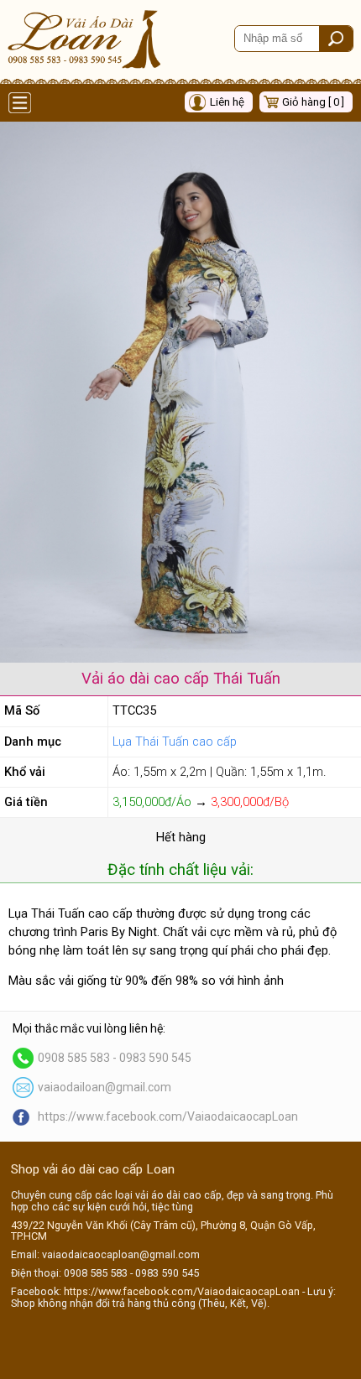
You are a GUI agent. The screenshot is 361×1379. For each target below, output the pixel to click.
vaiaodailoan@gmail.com (104, 1087)
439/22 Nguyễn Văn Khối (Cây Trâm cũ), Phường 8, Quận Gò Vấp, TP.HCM (163, 1231)
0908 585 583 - (78, 1057)
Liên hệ (227, 102)
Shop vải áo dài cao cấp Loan (93, 1169)
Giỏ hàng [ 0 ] (313, 102)
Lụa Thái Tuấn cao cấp (174, 741)
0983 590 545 (155, 1057)
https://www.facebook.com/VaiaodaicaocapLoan (168, 1116)
